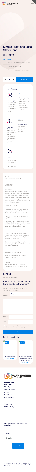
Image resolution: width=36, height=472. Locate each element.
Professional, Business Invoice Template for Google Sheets (25, 358)
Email (5, 321)
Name (5, 316)
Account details (9, 389)
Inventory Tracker (10, 356)
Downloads (8, 395)
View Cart (7, 387)
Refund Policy (9, 407)
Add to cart (24, 79)
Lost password (9, 397)
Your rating (5, 294)
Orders (6, 392)
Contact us (8, 404)
